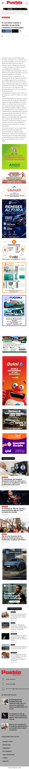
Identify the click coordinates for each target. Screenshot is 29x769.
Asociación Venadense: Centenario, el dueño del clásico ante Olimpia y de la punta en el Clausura (19, 627)
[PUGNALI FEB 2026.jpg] (14, 310)
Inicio (3, 12)
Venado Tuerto (8, 12)
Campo (12, 644)
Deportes (4, 534)
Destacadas (4, 477)
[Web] (14, 443)
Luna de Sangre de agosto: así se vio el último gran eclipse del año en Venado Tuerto (19, 638)
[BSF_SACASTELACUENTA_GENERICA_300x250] (14, 594)
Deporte (13, 622)
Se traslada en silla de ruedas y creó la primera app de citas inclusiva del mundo (13, 510)
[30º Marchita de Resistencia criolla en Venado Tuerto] (5, 647)
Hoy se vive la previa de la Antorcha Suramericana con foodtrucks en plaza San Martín (13, 538)
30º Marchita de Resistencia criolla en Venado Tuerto (19, 647)
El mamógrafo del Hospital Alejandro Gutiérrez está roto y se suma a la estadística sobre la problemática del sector (14, 482)
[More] (20, 31)
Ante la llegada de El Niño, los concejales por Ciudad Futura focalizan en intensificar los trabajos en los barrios (19, 657)
